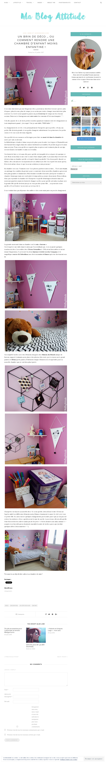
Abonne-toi (74, 169)
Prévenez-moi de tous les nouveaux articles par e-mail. (23, 735)
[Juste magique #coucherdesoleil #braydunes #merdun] (76, 131)
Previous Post (12, 656)
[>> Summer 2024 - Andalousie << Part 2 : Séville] (96, 131)
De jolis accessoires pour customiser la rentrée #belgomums (13, 630)
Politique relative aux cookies (68, 759)
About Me (51, 2)
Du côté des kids (25, 605)
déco (6, 605)
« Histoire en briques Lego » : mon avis (55, 629)
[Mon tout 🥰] (96, 121)
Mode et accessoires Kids (38, 33)
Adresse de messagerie (8, 695)
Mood (40, 2)
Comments (20, 614)
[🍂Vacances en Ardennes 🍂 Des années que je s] (76, 121)
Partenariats (64, 2)
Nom (6, 690)
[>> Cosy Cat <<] (96, 111)
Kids (6, 2)
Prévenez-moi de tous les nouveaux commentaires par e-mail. (25, 730)
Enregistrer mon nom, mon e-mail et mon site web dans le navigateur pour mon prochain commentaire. (36, 717)
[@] (77, 102)
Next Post (62, 656)
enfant (34, 605)
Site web (6, 701)
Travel (29, 2)
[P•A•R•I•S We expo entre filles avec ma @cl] (86, 111)
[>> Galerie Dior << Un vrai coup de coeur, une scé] (76, 111)
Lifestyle (17, 2)
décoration (14, 605)
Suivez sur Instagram (87, 139)
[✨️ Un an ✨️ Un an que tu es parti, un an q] (86, 121)
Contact (77, 2)
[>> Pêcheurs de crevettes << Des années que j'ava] (86, 131)
